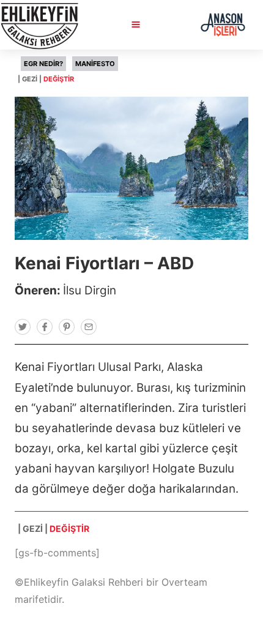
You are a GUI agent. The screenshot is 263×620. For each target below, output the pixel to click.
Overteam (184, 582)
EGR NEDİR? (43, 63)
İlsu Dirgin (89, 290)
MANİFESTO (95, 63)
